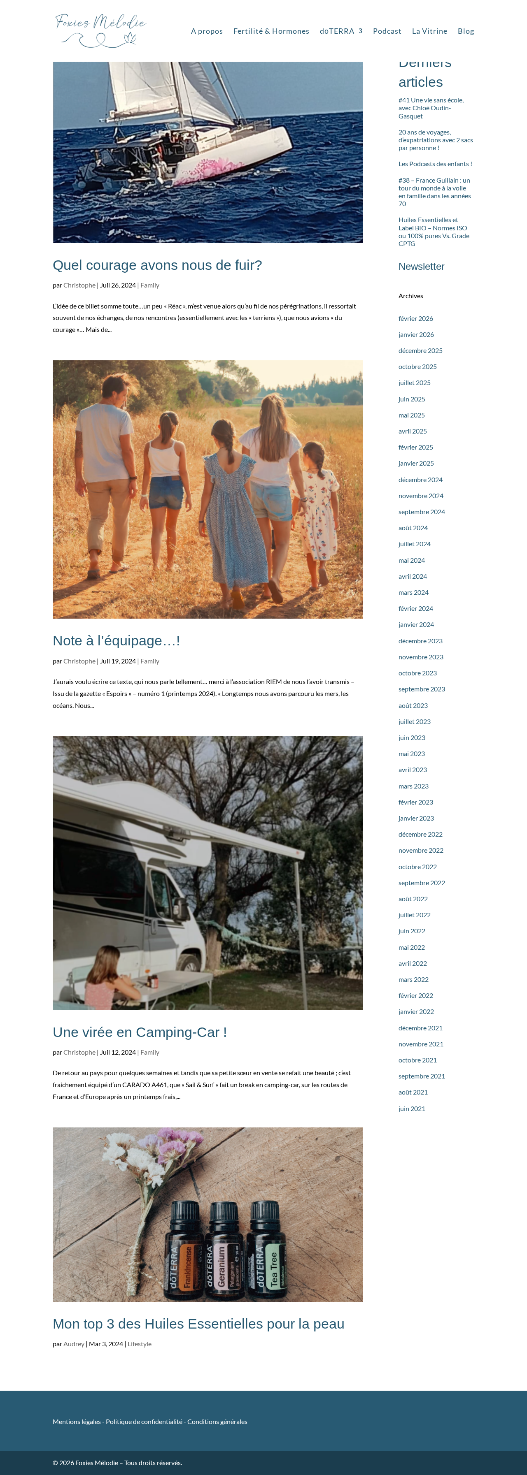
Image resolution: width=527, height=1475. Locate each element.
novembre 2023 (421, 657)
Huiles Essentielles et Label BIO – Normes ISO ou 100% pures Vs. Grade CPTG (434, 231)
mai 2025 (412, 415)
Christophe (79, 285)
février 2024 (416, 608)
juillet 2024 (415, 543)
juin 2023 (412, 737)
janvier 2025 (416, 463)
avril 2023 (413, 769)
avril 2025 (413, 431)
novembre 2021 (421, 1044)
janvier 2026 (416, 334)
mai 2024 (412, 560)
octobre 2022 (418, 866)
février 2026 (416, 318)
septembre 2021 (422, 1076)
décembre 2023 (421, 641)
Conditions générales (217, 1421)
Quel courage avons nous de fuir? (157, 265)
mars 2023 (414, 786)
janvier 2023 (416, 818)
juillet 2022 (415, 914)
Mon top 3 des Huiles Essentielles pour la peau (199, 1323)
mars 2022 (414, 979)
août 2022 (413, 898)
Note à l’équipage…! (116, 640)
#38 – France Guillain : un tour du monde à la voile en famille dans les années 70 (435, 192)
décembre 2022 (421, 834)
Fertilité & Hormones (271, 31)
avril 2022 (413, 963)
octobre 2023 (418, 673)
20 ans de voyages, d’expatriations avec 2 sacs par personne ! (436, 139)
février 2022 (416, 995)
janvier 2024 (416, 624)
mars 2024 (414, 592)
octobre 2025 (418, 366)
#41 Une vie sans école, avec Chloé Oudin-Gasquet (431, 107)
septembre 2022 (422, 882)
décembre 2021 (421, 1028)
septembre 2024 (422, 511)
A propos (207, 31)
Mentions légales (77, 1421)
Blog (466, 31)
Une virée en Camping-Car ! (140, 1032)
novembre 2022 (421, 850)
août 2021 (413, 1092)
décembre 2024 (421, 479)
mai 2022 (412, 947)
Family (149, 285)
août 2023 (413, 705)
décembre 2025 (421, 350)
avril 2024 (413, 576)
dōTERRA (337, 31)
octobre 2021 (418, 1060)
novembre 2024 (421, 495)
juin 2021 (412, 1108)
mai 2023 (412, 753)
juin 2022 (412, 931)
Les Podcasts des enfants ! (435, 163)
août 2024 (413, 527)
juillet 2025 (415, 382)
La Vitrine (430, 31)
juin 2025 (412, 399)
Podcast (387, 31)
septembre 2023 (422, 689)
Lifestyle (140, 1343)
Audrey (73, 1343)
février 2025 (416, 447)
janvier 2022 (416, 1011)
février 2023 (416, 802)
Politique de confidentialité (144, 1421)
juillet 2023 (415, 721)
